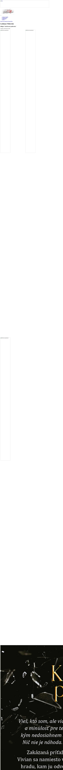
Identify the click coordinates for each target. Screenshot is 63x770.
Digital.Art (6, 21)
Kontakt (9, 21)
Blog (12, 21)
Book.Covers (2, 21)
